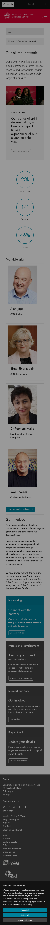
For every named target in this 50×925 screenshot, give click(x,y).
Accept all (25, 910)
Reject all (25, 915)
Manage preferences (25, 920)
